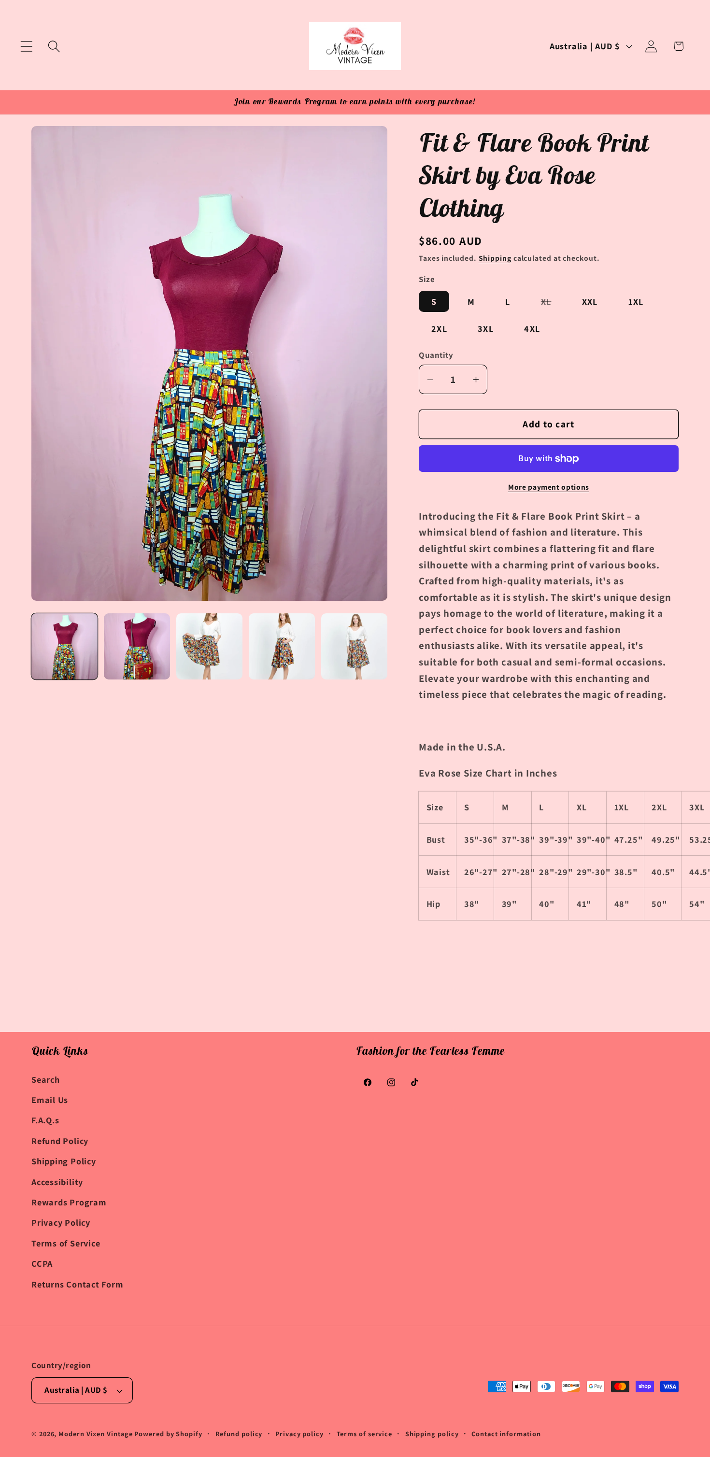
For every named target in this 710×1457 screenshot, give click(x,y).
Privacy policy (299, 1433)
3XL (486, 328)
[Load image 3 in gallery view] (209, 646)
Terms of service (365, 1433)
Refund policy (239, 1433)
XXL (590, 301)
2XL (439, 328)
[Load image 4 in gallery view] (282, 646)
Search (45, 1079)
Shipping (495, 258)
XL (552, 303)
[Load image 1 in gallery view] (64, 646)
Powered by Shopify (168, 1433)
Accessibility (57, 1181)
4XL (532, 328)
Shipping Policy (63, 1161)
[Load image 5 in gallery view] (354, 646)
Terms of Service (65, 1242)
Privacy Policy (60, 1222)
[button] (26, 46)
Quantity (436, 355)
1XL (636, 301)
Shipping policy (432, 1433)
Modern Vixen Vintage (95, 1433)
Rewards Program (69, 1201)
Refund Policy (59, 1140)
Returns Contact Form (77, 1283)
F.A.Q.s (45, 1120)
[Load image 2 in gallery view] (137, 646)
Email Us (49, 1099)
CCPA (42, 1263)
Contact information (505, 1433)
